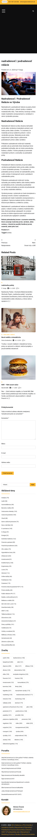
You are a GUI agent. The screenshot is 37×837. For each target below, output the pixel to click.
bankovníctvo (19, 658)
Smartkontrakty (6, 607)
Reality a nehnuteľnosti (8, 597)
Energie (3, 535)
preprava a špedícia (10, 719)
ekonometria (19, 670)
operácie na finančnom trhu (13, 707)
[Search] (33, 11)
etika (6, 674)
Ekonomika (20, 830)
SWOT (3, 611)
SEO (12, 825)
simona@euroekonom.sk (21, 811)
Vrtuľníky (29, 825)
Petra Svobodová (6, 340)
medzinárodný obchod (24, 694)
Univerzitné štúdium (7, 621)
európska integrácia (20, 674)
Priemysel (20, 791)
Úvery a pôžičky (6, 624)
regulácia (7, 723)
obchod (19, 703)
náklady (7, 703)
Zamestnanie (5, 638)
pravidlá (19, 715)
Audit (3, 501)
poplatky (7, 715)
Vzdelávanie (5, 628)
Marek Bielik (4, 388)
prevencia (26, 719)
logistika (7, 690)
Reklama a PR (20, 825)
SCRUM (18, 768)
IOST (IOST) (18, 794)
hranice (19, 678)
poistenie (7, 711)
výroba (9, 233)
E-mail (3, 453)
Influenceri (4, 556)
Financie (13, 830)
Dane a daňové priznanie (8, 521)
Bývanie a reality (6, 508)
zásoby (7, 739)
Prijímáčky (27, 827)
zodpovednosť (21, 735)
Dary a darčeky (5, 525)
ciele (20, 662)
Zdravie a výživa (6, 641)
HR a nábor (4, 549)
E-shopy (3, 532)
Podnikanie (4, 580)
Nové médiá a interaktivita (11, 337)
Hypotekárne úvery (7, 552)
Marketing (4, 834)
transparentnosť (22, 727)
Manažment (19, 827)
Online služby (5, 576)
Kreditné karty (5, 563)
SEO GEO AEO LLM (7, 604)
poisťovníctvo (21, 711)
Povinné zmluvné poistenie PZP (10, 587)
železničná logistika (10, 743)
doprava (7, 666)
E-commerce (5, 528)
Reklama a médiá (9, 334)
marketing (7, 694)
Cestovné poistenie (7, 515)
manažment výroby (22, 690)
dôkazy (29, 666)
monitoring (20, 699)
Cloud (3, 518)
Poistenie (4, 583)
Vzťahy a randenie (6, 631)
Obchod (3, 573)
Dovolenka (31, 834)
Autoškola (4, 827)
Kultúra (11, 834)
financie (7, 678)
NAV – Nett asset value (9, 385)
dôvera (6, 670)
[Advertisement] (18, 34)
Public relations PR (6, 593)
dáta (18, 666)
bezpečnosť (8, 662)
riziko (19, 723)
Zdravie (28, 830)
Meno (3, 444)
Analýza (3, 497)
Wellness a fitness (6, 635)
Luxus (3, 569)
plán (29, 707)
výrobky (7, 735)
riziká (29, 723)
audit (6, 658)
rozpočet (7, 727)
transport (7, 731)
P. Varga (20, 70)
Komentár (5, 418)
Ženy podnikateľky (6, 645)
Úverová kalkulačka (17, 787)
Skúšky (17, 834)
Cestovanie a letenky (7, 511)
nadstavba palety (7, 285)
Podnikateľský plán (13, 832)
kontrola (7, 686)
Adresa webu (5, 462)
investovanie (8, 682)
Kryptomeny (5, 566)
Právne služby (5, 590)
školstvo (19, 739)
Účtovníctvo (4, 617)
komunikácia (23, 682)
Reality (11, 827)
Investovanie (5, 559)
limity (18, 686)
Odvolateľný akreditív (18, 775)
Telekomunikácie (6, 614)
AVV (13, 778)
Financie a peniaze (6, 542)
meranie (7, 699)
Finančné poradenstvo (8, 545)
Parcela (19, 772)
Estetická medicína (6, 539)
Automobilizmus (6, 504)
